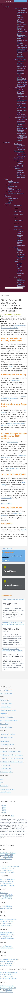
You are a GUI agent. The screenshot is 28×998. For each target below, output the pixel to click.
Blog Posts (8, 295)
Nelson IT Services (6, 859)
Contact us (24, 530)
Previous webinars (13, 198)
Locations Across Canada (8, 710)
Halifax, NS (20, 284)
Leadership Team (12, 186)
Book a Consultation (6, 694)
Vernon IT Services (6, 899)
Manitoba (19, 279)
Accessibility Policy (6, 727)
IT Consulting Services (7, 744)
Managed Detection (12, 442)
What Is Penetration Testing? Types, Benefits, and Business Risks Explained (12, 630)
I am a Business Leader (7, 789)
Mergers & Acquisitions (14, 191)
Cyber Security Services (7, 734)
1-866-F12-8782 (8, 1)
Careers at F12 (4, 714)
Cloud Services (4, 741)
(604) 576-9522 (7, 883)
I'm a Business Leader (13, 585)
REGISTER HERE (6, 503)
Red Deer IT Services (6, 948)
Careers (10, 188)
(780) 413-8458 (7, 936)
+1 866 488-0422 (8, 963)
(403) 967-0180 (7, 946)
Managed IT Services (6, 738)
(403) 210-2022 (7, 923)
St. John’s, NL (21, 286)
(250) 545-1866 (7, 897)
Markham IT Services (6, 965)
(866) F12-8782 (7, 690)
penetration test (15, 380)
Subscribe (5, 560)
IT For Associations (6, 768)
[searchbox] (12, 288)
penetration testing (6, 498)
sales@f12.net (18, 226)
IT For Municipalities (6, 772)
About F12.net (4, 700)
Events (2, 782)
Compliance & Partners (14, 189)
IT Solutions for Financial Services (10, 751)
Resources (8, 196)
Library (10, 202)
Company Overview (13, 182)
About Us (10, 181)
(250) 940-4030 (7, 906)
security (11, 366)
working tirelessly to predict (12, 468)
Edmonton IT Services (7, 938)
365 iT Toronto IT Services (8, 978)
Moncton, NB (20, 282)
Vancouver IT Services (7, 885)
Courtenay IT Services (7, 872)
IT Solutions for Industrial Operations (11, 758)
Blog (6, 195)
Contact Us (8, 203)
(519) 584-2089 (7, 990)
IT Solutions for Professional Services (11, 762)
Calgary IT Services (6, 925)
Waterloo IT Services (6, 992)
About (6, 179)
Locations (10, 184)
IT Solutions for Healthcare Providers (11, 755)
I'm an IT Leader (10, 571)
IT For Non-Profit (5, 765)
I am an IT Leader (5, 792)
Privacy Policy (4, 724)
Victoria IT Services (6, 908)
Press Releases (15, 314)
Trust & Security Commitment (16, 193)
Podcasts (10, 200)
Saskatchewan (21, 280)
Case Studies (4, 786)
